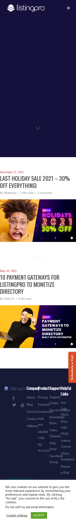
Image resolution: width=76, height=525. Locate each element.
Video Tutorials (55, 433)
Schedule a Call (72, 367)
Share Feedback (68, 456)
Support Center (54, 400)
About (31, 397)
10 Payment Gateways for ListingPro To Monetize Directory (29, 284)
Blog (30, 404)
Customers (45, 411)
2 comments (45, 192)
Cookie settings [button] (17, 515)
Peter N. (9, 298)
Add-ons (41, 421)
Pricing (43, 397)
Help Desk (53, 446)
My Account (43, 447)
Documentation (59, 410)
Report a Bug (65, 469)
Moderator (10, 192)
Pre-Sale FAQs (65, 408)
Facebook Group (56, 459)
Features (44, 404)
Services (33, 411)
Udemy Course (66, 443)
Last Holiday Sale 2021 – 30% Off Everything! (35, 182)
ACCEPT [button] (39, 515)
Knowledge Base (57, 420)
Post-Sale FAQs (65, 427)
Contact (32, 419)
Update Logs (43, 434)
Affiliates (32, 426)
